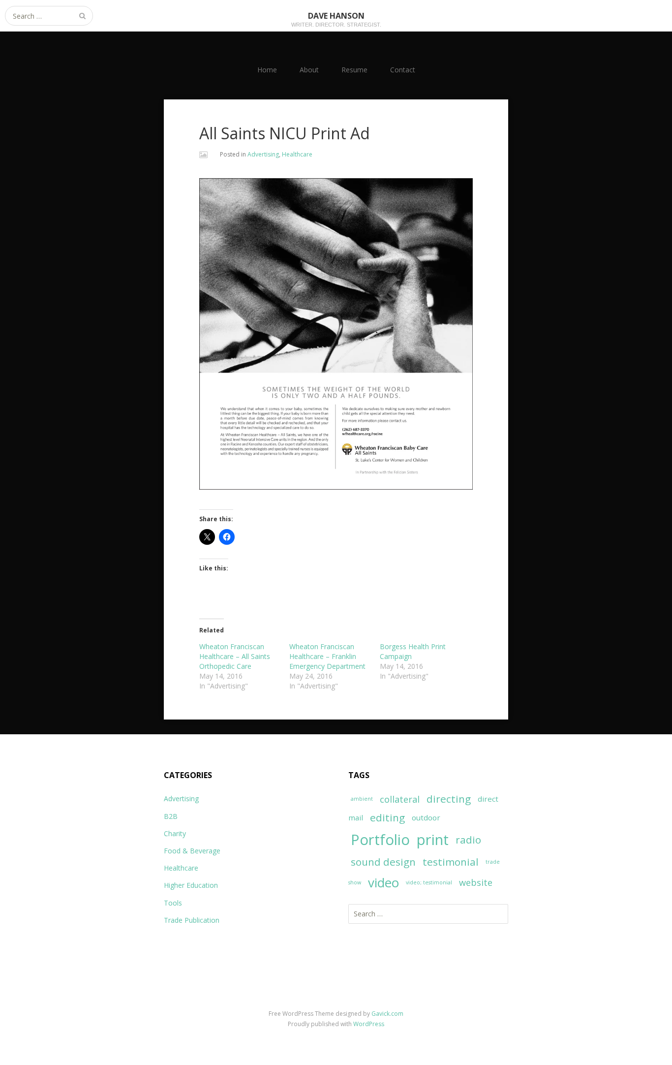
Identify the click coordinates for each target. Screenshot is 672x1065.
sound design (383, 862)
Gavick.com (387, 1013)
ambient (362, 798)
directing (449, 799)
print (433, 839)
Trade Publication (191, 920)
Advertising (263, 154)
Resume (354, 69)
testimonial (451, 862)
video (383, 882)
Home (267, 69)
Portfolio (380, 839)
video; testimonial (429, 882)
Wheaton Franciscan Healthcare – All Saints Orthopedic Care (234, 656)
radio (468, 839)
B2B (171, 816)
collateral (400, 799)
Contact (402, 69)
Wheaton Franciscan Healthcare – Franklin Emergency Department (327, 656)
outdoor (426, 817)
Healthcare (297, 154)
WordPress (368, 1024)
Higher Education (191, 885)
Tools (173, 903)
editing (387, 817)
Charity (175, 833)
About (309, 69)
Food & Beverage (192, 850)
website (475, 882)
